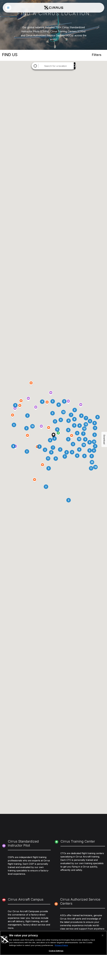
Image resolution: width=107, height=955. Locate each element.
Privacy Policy (61, 945)
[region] (53, 943)
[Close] (102, 935)
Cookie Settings (56, 951)
